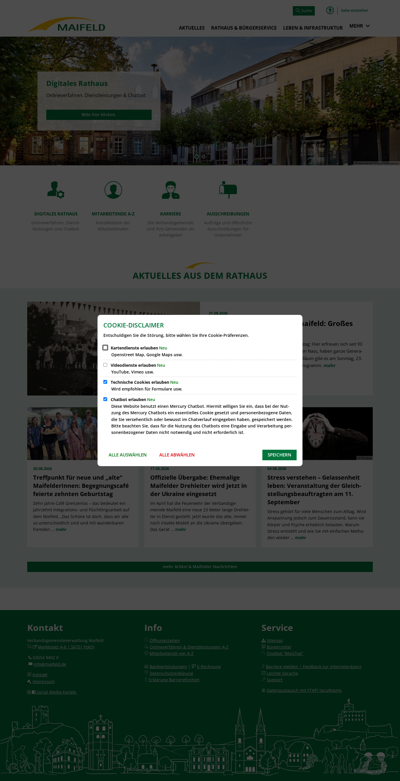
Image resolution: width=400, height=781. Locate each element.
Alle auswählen (128, 455)
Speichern (279, 455)
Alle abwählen (177, 455)
